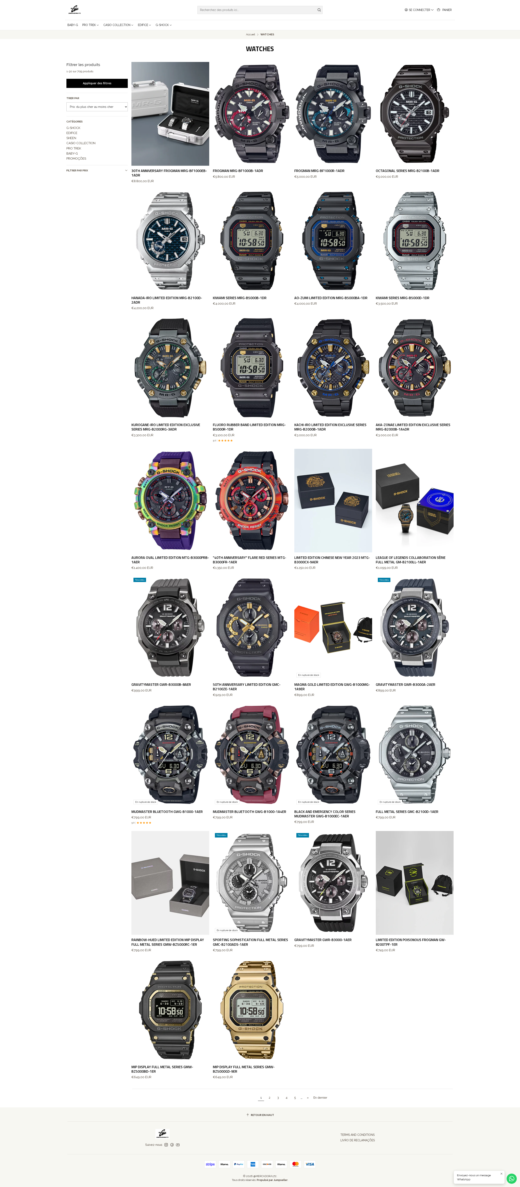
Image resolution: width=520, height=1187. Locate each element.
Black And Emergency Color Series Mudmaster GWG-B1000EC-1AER (324, 814)
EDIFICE (71, 133)
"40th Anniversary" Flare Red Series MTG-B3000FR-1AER (249, 560)
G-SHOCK (73, 128)
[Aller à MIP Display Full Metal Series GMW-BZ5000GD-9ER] (252, 1010)
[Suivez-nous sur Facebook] (172, 1145)
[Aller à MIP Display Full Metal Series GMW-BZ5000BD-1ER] (170, 1010)
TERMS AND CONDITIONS (357, 1134)
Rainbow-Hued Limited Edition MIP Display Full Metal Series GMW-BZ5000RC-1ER (167, 942)
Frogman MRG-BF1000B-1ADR (238, 170)
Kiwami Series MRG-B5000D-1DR (402, 297)
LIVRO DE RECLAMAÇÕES (357, 1140)
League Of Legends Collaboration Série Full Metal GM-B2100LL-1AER (410, 560)
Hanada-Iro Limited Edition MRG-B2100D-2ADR (166, 300)
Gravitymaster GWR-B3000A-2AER (405, 684)
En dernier (320, 1097)
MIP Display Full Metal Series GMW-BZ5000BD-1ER (162, 1069)
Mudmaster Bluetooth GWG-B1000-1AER (167, 811)
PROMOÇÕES (76, 158)
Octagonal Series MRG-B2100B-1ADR (407, 170)
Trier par (72, 98)
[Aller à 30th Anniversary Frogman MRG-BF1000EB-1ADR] (170, 114)
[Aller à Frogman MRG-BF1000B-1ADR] (252, 114)
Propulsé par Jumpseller (272, 1180)
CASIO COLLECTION (80, 143)
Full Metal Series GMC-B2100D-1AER (407, 811)
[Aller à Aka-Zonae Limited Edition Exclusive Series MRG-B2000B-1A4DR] (415, 368)
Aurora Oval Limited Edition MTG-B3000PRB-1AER (170, 560)
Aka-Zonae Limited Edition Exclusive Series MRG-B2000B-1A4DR (413, 427)
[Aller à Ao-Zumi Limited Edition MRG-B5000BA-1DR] (333, 241)
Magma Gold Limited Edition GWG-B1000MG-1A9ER (332, 686)
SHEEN (71, 138)
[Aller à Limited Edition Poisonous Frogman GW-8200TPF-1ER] (415, 883)
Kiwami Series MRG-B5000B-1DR (239, 297)
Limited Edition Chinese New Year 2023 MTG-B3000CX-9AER (332, 560)
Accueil (250, 34)
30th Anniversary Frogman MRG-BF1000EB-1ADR (169, 173)
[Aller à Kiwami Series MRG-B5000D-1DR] (415, 241)
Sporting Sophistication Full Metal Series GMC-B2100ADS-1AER (250, 942)
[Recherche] (319, 10)
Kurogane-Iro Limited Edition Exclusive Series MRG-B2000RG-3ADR (165, 427)
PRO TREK (73, 148)
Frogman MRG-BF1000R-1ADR (319, 170)
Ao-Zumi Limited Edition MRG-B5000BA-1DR (330, 297)
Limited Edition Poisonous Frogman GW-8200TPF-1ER (411, 942)
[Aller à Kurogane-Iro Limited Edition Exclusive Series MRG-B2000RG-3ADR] (170, 368)
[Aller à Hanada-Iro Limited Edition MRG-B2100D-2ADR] (170, 241)
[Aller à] (252, 501)
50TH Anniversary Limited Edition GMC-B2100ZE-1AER (247, 686)
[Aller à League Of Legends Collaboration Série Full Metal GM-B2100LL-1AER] (415, 501)
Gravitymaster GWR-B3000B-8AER (161, 684)
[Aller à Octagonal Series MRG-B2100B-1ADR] (415, 114)
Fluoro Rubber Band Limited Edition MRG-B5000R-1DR (249, 427)
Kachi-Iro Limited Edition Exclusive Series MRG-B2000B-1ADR (330, 427)
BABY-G (72, 153)
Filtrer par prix (77, 170)
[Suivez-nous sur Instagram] (166, 1145)
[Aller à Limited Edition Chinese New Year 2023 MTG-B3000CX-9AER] (333, 501)
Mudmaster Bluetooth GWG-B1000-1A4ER (249, 811)
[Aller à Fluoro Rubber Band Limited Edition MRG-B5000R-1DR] (252, 368)
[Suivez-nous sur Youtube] (178, 1145)
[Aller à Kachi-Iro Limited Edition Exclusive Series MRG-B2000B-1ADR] (333, 368)
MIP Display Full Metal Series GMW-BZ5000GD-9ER (244, 1069)
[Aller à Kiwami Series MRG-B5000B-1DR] (252, 241)
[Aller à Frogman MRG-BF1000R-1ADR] (333, 114)
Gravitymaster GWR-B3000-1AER (323, 939)
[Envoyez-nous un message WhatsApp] (512, 1179)
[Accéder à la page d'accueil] (74, 10)
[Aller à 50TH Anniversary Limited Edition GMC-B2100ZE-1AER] (252, 628)
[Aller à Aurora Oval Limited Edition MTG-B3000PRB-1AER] (170, 501)
